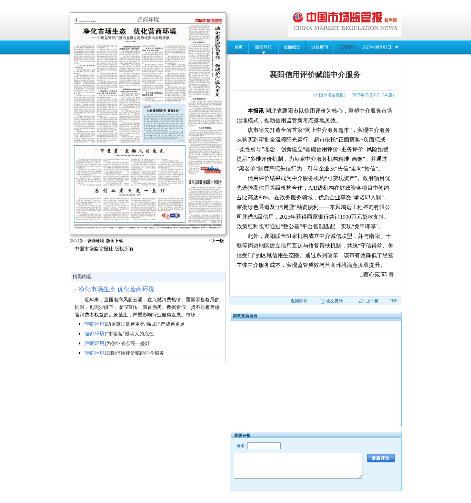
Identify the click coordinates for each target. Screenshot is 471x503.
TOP (394, 300)
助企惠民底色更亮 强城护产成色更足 (145, 324)
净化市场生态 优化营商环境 (116, 289)
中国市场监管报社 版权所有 (104, 248)
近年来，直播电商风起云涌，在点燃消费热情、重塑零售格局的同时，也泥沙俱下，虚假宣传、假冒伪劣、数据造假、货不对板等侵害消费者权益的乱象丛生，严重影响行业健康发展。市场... (147, 307)
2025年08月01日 (376, 47)
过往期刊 (319, 47)
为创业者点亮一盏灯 (128, 343)
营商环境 (96, 240)
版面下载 (114, 240)
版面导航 (263, 47)
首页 (238, 47)
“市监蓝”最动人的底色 (130, 333)
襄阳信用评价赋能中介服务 (135, 353)
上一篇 (372, 300)
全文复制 (334, 300)
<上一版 (216, 240)
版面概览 (292, 47)
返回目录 (299, 300)
